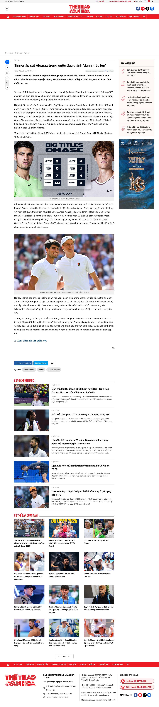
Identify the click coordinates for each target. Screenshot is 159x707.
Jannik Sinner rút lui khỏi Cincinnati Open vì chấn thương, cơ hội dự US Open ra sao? (99, 643)
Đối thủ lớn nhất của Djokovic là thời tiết (97, 575)
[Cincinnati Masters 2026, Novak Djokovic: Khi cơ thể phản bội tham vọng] (29, 628)
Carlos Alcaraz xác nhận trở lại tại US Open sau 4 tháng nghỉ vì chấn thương (63, 610)
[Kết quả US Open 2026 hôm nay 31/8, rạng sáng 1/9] (31, 420)
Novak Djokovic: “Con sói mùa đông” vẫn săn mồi (61, 575)
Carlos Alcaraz (54, 369)
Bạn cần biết (134, 17)
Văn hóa (89, 17)
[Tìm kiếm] (7, 9)
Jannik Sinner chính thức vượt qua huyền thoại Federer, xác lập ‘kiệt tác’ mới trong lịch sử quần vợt (138, 86)
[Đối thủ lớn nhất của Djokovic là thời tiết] (99, 561)
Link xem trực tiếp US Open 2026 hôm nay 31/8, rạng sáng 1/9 (81, 493)
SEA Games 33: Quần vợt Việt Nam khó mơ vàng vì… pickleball (139, 73)
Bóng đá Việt (59, 17)
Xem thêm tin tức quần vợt (32, 340)
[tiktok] (147, 9)
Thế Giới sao (120, 17)
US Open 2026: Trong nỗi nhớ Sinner (96, 541)
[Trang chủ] (8, 16)
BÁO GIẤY (101, 1)
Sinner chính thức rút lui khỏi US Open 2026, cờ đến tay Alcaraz (28, 608)
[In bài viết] (7, 73)
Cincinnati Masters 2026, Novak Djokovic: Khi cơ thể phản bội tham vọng (29, 643)
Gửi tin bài (138, 1)
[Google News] (99, 72)
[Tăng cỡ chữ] (7, 78)
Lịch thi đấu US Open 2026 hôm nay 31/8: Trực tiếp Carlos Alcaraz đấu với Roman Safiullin (80, 391)
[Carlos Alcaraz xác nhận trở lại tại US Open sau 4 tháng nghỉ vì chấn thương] (64, 594)
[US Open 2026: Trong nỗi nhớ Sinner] (99, 528)
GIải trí (109, 17)
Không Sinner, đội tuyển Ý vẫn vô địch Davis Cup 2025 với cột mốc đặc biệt (139, 130)
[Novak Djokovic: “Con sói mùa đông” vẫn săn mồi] (64, 561)
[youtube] (143, 9)
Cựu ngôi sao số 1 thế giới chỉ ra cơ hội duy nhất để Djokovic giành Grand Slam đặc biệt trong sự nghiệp (139, 116)
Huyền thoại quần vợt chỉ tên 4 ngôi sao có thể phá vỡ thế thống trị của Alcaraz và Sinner (139, 101)
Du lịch (99, 17)
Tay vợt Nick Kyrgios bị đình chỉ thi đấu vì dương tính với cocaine (98, 608)
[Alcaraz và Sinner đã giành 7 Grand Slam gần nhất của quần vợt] (64, 262)
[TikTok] (153, 1)
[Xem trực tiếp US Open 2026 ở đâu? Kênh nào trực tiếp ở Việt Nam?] (64, 528)
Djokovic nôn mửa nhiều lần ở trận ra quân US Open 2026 (80, 467)
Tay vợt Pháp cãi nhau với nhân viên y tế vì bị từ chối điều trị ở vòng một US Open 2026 (29, 543)
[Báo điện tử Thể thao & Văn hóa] (79, 9)
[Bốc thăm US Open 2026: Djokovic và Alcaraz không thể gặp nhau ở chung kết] (29, 561)
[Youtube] (149, 1)
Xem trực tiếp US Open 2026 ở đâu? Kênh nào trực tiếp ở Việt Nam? (62, 543)
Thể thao (46, 17)
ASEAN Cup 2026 (19, 17)
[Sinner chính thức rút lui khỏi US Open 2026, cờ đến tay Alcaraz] (29, 594)
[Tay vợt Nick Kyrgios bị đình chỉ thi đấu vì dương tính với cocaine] (99, 594)
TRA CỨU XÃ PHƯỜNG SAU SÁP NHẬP (120, 1)
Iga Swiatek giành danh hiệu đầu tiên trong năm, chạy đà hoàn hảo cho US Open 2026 (63, 643)
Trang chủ (9, 53)
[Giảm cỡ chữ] (7, 87)
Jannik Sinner (28, 369)
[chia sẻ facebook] (7, 67)
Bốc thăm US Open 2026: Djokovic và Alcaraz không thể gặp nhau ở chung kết (28, 576)
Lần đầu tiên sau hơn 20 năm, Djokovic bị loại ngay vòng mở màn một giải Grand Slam (79, 442)
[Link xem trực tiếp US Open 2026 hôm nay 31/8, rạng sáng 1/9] (31, 497)
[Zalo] (152, 9)
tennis (41, 369)
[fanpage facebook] (138, 9)
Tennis (26, 53)
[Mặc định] (7, 83)
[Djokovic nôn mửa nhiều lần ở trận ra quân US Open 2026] (31, 472)
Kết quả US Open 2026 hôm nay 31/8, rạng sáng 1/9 (80, 414)
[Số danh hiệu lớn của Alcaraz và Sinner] (64, 169)
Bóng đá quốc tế (75, 17)
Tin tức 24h (34, 17)
